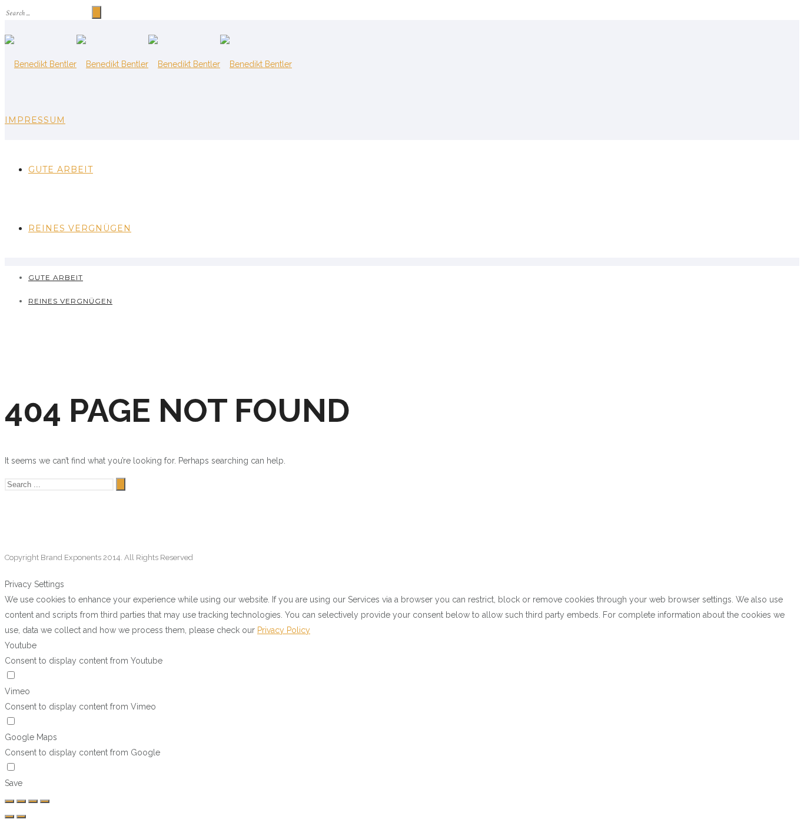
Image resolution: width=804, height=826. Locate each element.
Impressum (35, 120)
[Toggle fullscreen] (33, 801)
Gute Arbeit (60, 169)
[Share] (21, 801)
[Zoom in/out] (44, 801)
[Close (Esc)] (9, 801)
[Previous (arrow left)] (9, 816)
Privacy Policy (283, 630)
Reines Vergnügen (79, 228)
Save (13, 783)
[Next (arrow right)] (21, 816)
